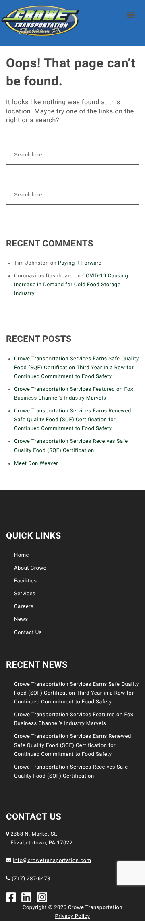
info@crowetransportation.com (52, 861)
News (21, 619)
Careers (23, 607)
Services (24, 594)
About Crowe (30, 568)
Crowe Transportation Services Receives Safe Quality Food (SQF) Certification (71, 445)
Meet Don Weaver (36, 463)
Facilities (25, 581)
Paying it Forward (80, 263)
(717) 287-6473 (31, 879)
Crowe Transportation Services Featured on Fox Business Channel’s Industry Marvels (73, 393)
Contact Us (28, 633)
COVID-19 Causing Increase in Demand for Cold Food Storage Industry (71, 285)
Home (21, 555)
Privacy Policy (72, 916)
